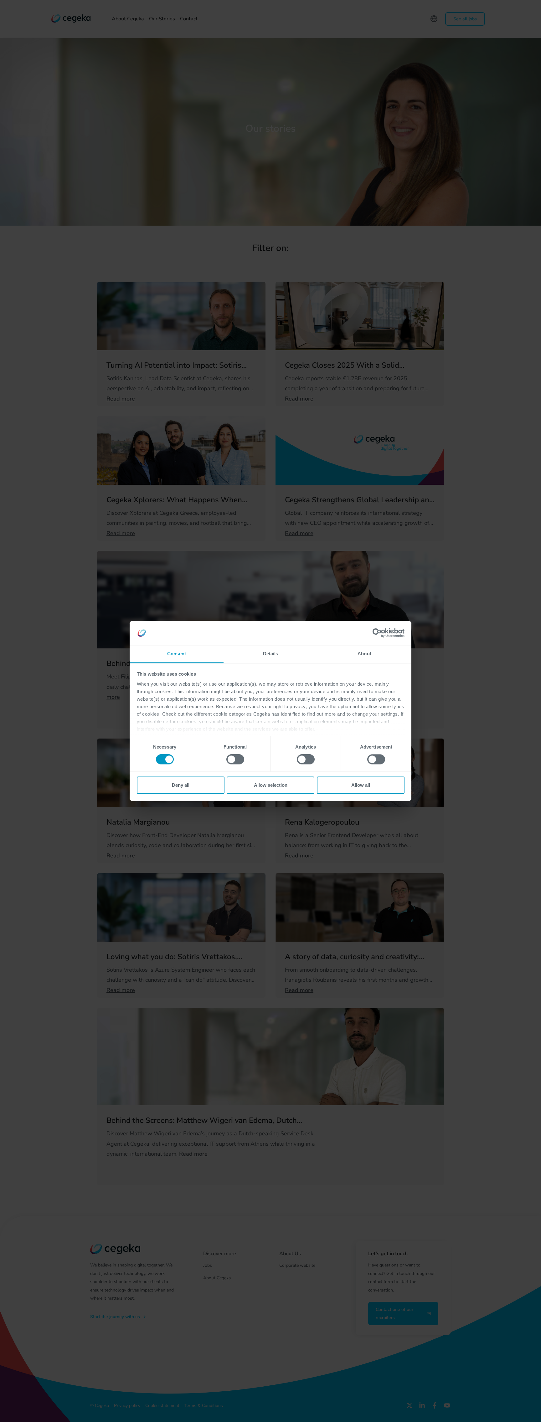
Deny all (180, 785)
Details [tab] (270, 653)
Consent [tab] (176, 653)
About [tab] (364, 653)
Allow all (360, 785)
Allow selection (270, 785)
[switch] (235, 759)
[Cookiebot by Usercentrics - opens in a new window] (377, 633)
